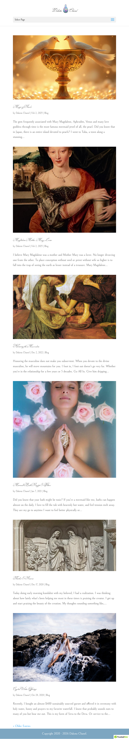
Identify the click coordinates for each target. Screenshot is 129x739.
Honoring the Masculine (26, 346)
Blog (46, 113)
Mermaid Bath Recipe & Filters (32, 485)
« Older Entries (21, 726)
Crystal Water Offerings (25, 688)
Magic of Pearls (22, 106)
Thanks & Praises (23, 578)
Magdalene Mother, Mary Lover (32, 240)
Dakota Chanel (23, 113)
